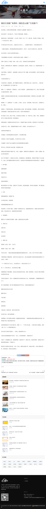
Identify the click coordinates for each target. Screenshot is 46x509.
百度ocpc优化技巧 (12, 437)
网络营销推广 (35, 461)
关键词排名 (28, 461)
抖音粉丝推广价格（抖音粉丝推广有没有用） (9, 372)
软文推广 (4, 461)
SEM (14, 461)
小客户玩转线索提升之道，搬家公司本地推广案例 (17, 402)
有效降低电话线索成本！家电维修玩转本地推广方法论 (18, 391)
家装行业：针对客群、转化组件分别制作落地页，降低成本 (18, 408)
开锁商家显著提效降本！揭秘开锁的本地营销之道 (17, 397)
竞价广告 (35, 464)
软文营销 (15, 464)
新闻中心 (20, 13)
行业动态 (25, 13)
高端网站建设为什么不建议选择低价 (15, 448)
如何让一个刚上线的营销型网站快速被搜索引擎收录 (17, 426)
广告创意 (30, 464)
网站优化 (23, 461)
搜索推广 (25, 464)
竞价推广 (10, 461)
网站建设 (40, 461)
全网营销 (10, 464)
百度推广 (4, 464)
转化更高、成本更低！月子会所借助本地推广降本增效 (18, 386)
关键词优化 (20, 464)
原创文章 (40, 464)
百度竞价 (18, 461)
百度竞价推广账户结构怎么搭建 (14, 420)
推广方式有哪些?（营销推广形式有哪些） (37, 372)
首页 (16, 13)
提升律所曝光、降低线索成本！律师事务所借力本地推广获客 (19, 380)
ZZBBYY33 (5, 362)
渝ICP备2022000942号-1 (27, 505)
